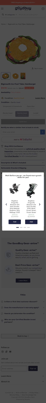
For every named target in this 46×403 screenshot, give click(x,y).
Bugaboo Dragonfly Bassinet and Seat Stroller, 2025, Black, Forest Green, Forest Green (31, 206)
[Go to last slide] (6, 204)
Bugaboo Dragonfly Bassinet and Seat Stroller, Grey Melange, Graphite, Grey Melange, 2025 (15, 206)
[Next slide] (39, 204)
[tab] (17, 227)
